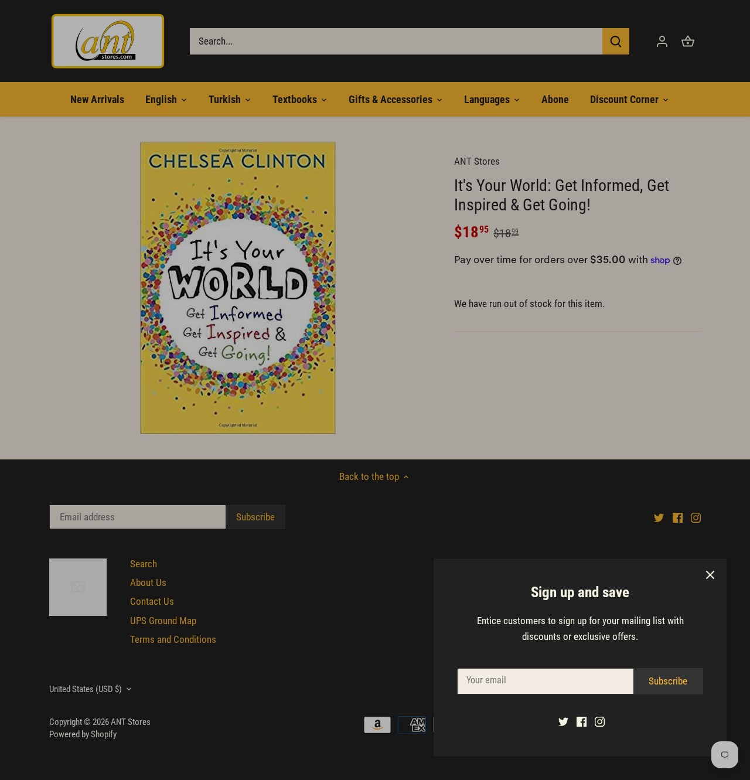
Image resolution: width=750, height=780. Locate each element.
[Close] (710, 575)
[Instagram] (600, 721)
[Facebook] (582, 721)
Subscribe (668, 681)
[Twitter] (563, 721)
